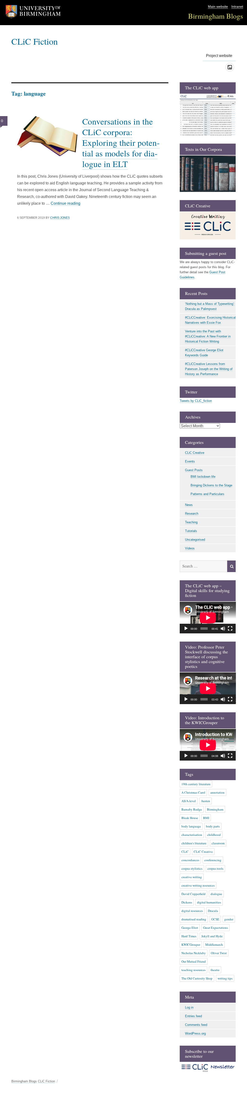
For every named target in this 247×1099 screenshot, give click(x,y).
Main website (218, 6)
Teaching (191, 522)
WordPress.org (195, 1033)
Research (191, 513)
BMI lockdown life (203, 476)
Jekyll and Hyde (212, 936)
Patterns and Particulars (207, 494)
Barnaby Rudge (191, 809)
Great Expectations (215, 927)
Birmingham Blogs (215, 16)
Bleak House (189, 818)
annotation (217, 792)
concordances (190, 860)
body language (191, 826)
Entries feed (193, 1016)
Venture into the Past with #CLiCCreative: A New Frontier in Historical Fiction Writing (208, 336)
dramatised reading (193, 919)
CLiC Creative (194, 453)
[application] (208, 617)
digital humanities (209, 902)
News (189, 505)
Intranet (237, 6)
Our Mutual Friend (193, 961)
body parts (213, 826)
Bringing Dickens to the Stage (211, 485)
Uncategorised (195, 539)
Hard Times (188, 936)
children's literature (193, 843)
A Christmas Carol (193, 792)
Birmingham (215, 809)
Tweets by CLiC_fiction (196, 401)
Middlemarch (214, 944)
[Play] (186, 628)
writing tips (225, 978)
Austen (205, 801)
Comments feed (196, 1025)
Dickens (186, 902)
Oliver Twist (219, 953)
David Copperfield (193, 894)
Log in (189, 1007)
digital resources (192, 911)
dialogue (216, 894)
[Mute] (222, 628)
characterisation (191, 835)
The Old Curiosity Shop (197, 978)
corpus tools (215, 868)
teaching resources (193, 970)
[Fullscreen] (230, 628)
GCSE (215, 919)
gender (228, 919)
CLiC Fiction (34, 41)
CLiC (185, 851)
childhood (214, 835)
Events (190, 461)
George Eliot (189, 927)
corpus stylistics (191, 868)
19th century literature (196, 784)
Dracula (213, 911)
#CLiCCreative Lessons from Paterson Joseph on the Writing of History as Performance (209, 369)
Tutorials (191, 531)
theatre (215, 970)
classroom (218, 843)
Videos (190, 548)
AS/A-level (188, 801)
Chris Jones (60, 217)
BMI (206, 818)
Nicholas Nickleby (193, 953)
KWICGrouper (190, 944)
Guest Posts (194, 470)
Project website (219, 56)
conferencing (212, 860)
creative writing (191, 877)
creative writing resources (198, 885)
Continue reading (65, 203)
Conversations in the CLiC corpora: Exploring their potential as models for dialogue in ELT (121, 142)
